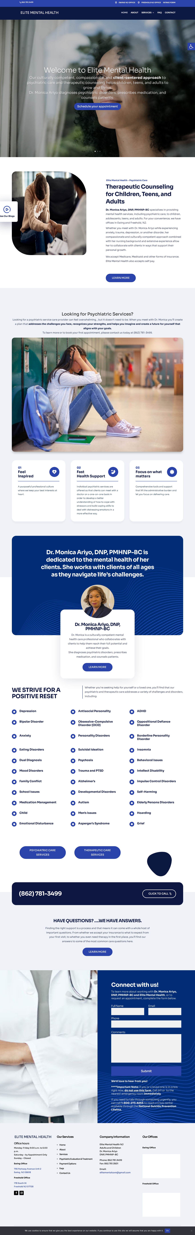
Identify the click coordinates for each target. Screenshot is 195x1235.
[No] (191, 1230)
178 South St (20, 1183)
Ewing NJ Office (127, 2)
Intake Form (169, 3)
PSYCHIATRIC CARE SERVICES (43, 852)
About (134, 13)
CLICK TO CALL (158, 893)
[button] (191, 46)
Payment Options (67, 1163)
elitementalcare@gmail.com (115, 1172)
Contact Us (64, 1173)
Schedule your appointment (97, 106)
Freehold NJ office (151, 2)
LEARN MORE (121, 277)
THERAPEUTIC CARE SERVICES (97, 852)
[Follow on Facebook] (16, 1193)
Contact (170, 13)
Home (124, 13)
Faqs (61, 1168)
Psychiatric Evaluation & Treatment (75, 1159)
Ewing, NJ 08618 (22, 1172)
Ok (167, 1230)
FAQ (159, 13)
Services (146, 13)
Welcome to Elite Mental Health (97, 70)
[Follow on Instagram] (21, 1193)
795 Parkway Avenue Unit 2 (27, 1169)
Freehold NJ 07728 (23, 1186)
